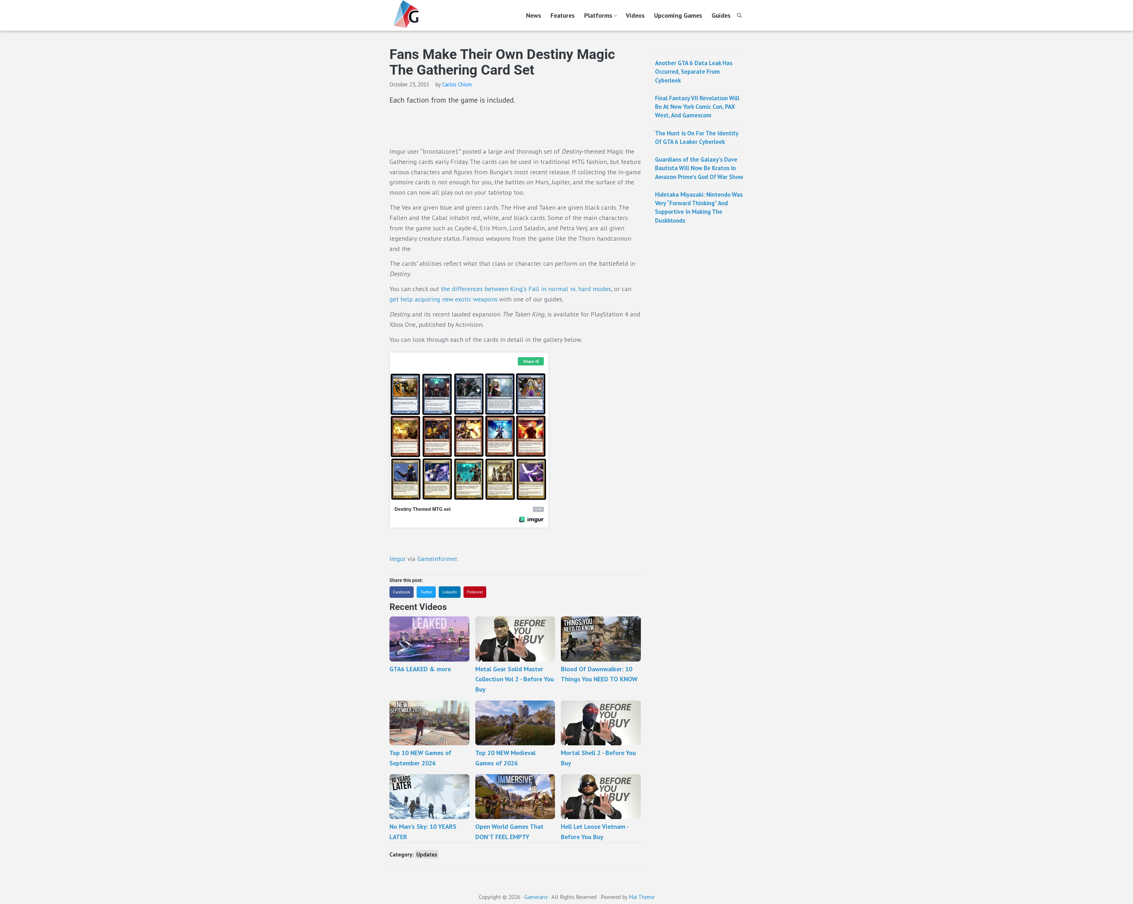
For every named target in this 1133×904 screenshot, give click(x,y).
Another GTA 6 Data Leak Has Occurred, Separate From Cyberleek (693, 71)
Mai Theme (641, 896)
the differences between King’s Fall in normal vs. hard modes (526, 289)
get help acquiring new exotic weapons (443, 299)
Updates (426, 854)
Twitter (426, 592)
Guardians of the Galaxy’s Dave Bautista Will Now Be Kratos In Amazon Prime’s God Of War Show (699, 168)
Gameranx (536, 896)
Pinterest (475, 592)
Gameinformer (437, 558)
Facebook (401, 592)
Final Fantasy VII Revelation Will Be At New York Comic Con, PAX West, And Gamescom (697, 106)
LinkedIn (449, 592)
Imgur (398, 558)
